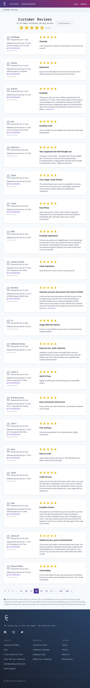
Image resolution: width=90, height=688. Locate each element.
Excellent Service (46, 507)
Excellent (43, 93)
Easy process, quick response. (52, 348)
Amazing (43, 41)
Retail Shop (67, 659)
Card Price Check (40, 645)
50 (46, 591)
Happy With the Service (49, 325)
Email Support (10, 668)
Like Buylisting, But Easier (14, 664)
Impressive (44, 67)
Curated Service (12, 50)
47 (31, 591)
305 (61, 591)
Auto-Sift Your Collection (14, 659)
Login (76, 4)
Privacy (65, 650)
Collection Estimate (28, 4)
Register (84, 4)
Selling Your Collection (42, 659)
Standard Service (12, 135)
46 (26, 591)
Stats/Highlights (14, 48)
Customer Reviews (10, 10)
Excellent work (45, 126)
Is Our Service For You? (13, 654)
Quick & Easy (45, 376)
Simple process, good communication (55, 540)
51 (51, 591)
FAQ (5, 650)
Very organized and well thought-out (55, 152)
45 (21, 591)
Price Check (14, 4)
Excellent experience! (48, 236)
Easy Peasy (44, 208)
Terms (64, 645)
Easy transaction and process (52, 402)
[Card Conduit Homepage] (5, 4)
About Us (66, 654)
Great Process (45, 477)
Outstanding (45, 570)
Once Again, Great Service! (50, 180)
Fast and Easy (45, 428)
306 (67, 591)
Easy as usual (45, 453)
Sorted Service (11, 76)
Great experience (46, 266)
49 (41, 591)
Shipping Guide (39, 654)
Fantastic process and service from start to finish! (61, 292)
